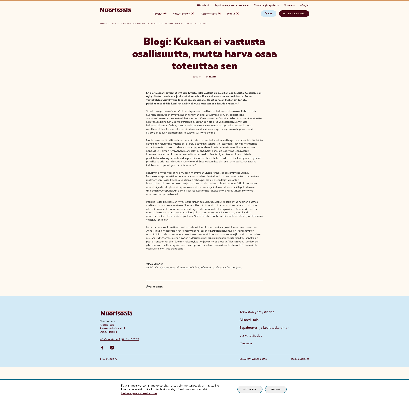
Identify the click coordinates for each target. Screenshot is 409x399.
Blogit (116, 23)
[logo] (116, 13)
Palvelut (157, 13)
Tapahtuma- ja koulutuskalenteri (232, 5)
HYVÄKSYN (250, 389)
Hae (270, 13)
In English (304, 5)
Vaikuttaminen (181, 13)
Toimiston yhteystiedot (266, 5)
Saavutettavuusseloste (253, 358)
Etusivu (104, 23)
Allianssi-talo (203, 5)
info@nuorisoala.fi (110, 339)
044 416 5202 (130, 339)
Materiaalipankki (294, 13)
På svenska (289, 5)
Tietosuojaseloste (298, 358)
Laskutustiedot (250, 335)
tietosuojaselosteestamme (139, 393)
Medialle (245, 343)
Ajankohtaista (209, 13)
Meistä (231, 13)
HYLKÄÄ (276, 389)
